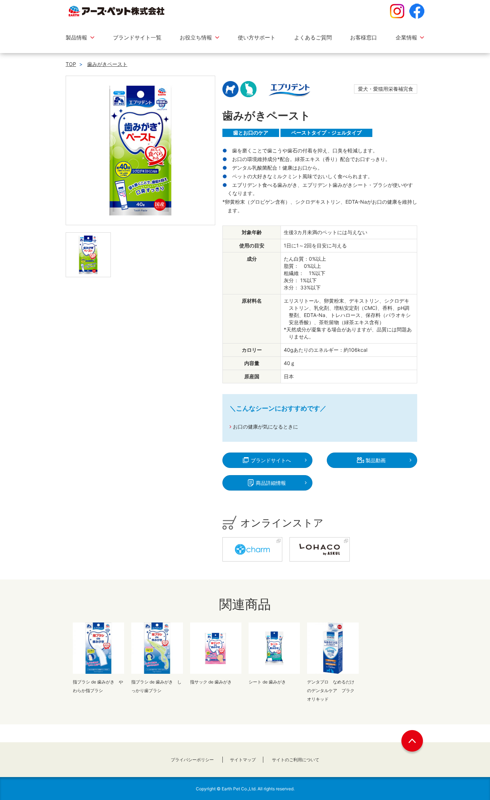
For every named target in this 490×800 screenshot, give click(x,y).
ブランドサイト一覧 (137, 37)
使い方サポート (256, 37)
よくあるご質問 (313, 37)
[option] (140, 150)
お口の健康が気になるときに (265, 426)
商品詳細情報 (270, 483)
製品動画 (375, 460)
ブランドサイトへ (270, 460)
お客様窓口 (363, 37)
